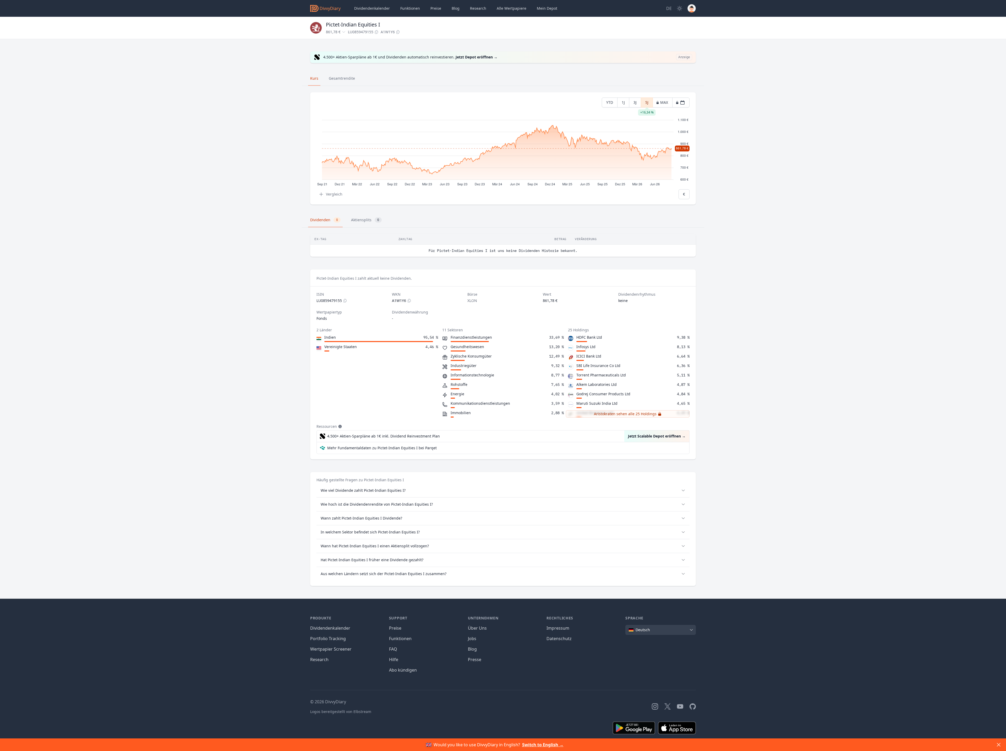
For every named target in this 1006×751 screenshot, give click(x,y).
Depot (547, 8)
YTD (609, 102)
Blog (472, 649)
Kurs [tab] (314, 78)
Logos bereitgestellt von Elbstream (340, 711)
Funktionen (410, 8)
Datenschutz (559, 638)
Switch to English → (543, 745)
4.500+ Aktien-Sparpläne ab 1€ (383, 436)
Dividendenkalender (372, 8)
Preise (435, 8)
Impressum (557, 628)
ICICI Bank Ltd (588, 356)
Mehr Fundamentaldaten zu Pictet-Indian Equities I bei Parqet (382, 447)
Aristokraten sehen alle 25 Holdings (625, 413)
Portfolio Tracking (328, 638)
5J (647, 103)
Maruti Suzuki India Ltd (596, 403)
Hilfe (393, 659)
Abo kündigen (403, 670)
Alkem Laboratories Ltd (596, 384)
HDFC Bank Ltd (589, 337)
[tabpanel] (503, 148)
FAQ (393, 649)
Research (319, 659)
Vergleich (334, 194)
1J (623, 102)
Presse (474, 659)
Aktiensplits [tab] (365, 219)
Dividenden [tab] (324, 219)
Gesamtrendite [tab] (342, 78)
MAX (664, 102)
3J (635, 102)
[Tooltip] (339, 426)
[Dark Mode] (679, 8)
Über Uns (477, 628)
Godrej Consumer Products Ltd (603, 393)
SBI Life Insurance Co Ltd (598, 365)
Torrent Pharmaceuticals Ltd (601, 374)
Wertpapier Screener (331, 649)
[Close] (998, 744)
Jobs (472, 638)
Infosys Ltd (585, 346)
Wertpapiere (511, 8)
